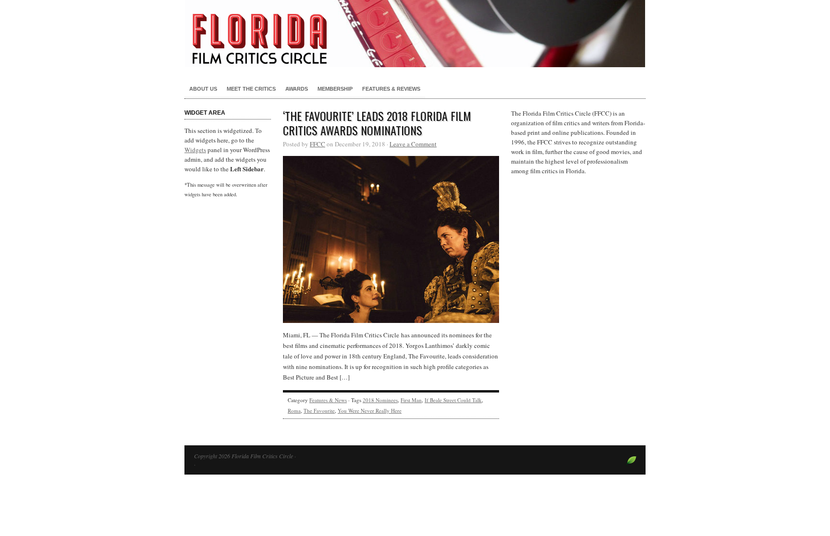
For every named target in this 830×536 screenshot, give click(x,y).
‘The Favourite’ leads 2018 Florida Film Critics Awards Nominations (377, 123)
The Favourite (319, 410)
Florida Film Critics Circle (415, 33)
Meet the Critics (251, 89)
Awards (296, 89)
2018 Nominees (380, 400)
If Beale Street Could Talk (453, 400)
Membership (335, 89)
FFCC (317, 144)
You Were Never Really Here (370, 410)
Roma (294, 410)
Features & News (328, 400)
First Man (411, 400)
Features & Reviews (391, 89)
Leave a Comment (413, 144)
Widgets (195, 149)
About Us (203, 89)
